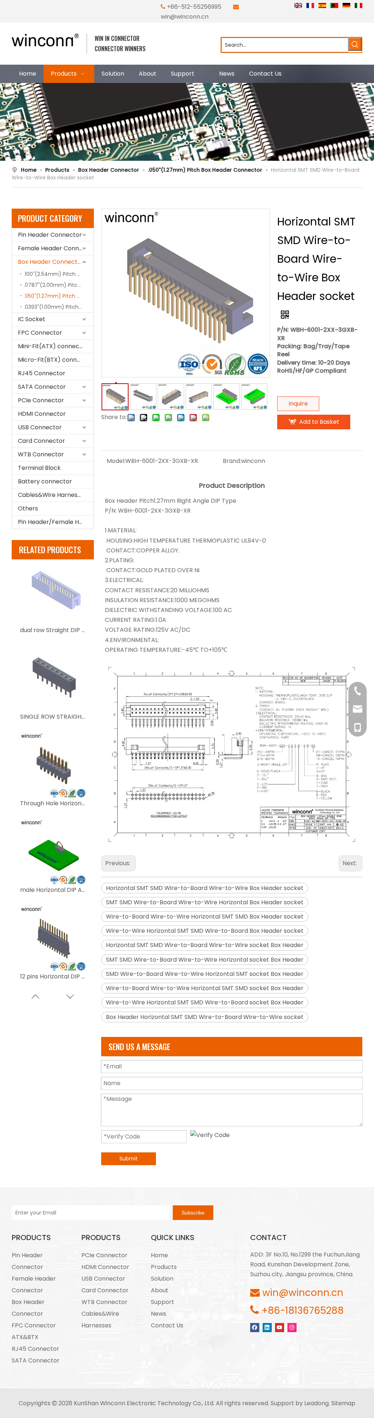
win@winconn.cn (185, 16)
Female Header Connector (56, 248)
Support (162, 1302)
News (158, 1313)
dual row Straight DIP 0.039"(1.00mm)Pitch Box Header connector (53, 630)
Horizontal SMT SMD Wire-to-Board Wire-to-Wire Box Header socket (205, 888)
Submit (128, 1158)
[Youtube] (279, 1327)
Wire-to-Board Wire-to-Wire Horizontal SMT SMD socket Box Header (205, 988)
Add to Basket (319, 422)
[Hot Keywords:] (355, 44)
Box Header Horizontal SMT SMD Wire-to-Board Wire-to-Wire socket (205, 1017)
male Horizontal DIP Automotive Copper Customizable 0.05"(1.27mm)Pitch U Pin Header (53, 890)
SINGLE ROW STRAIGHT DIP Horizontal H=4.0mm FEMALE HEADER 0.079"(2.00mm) (53, 716)
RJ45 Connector (41, 373)
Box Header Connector (51, 262)
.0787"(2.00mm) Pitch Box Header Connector (59, 285)
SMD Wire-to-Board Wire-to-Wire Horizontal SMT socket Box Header (205, 974)
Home (159, 1255)
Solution (162, 1278)
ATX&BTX (25, 1337)
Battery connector (45, 481)
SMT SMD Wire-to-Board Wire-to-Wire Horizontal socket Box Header (205, 959)
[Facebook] (254, 1327)
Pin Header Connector (50, 235)
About (159, 1290)
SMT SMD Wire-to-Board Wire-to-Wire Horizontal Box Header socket (205, 902)
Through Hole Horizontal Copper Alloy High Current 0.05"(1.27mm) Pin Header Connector (53, 803)
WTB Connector (41, 454)
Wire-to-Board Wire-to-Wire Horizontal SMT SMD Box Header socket (205, 916)
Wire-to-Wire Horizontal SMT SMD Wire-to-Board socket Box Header (205, 1002)
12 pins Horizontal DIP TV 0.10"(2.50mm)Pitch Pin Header (53, 976)
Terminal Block (39, 468)
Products (164, 1267)
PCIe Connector (41, 400)
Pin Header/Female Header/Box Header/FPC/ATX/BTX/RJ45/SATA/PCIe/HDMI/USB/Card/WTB (56, 522)
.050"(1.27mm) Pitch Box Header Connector (59, 296)
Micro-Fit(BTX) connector (55, 360)
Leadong (316, 1403)
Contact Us (167, 1325)
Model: (116, 461)
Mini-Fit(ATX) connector (53, 346)
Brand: (232, 461)
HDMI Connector (42, 414)
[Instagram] (292, 1327)
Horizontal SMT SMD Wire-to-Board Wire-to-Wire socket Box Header (205, 945)
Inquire (298, 403)
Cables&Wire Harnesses (52, 495)
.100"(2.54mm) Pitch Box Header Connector (59, 274)
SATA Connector (42, 387)
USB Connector (40, 427)
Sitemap (343, 1403)
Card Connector (41, 441)
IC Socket (31, 319)
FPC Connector (40, 332)
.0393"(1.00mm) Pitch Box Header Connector (59, 307)
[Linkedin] (267, 1327)
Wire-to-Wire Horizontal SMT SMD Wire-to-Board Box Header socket (205, 931)
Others (28, 508)
